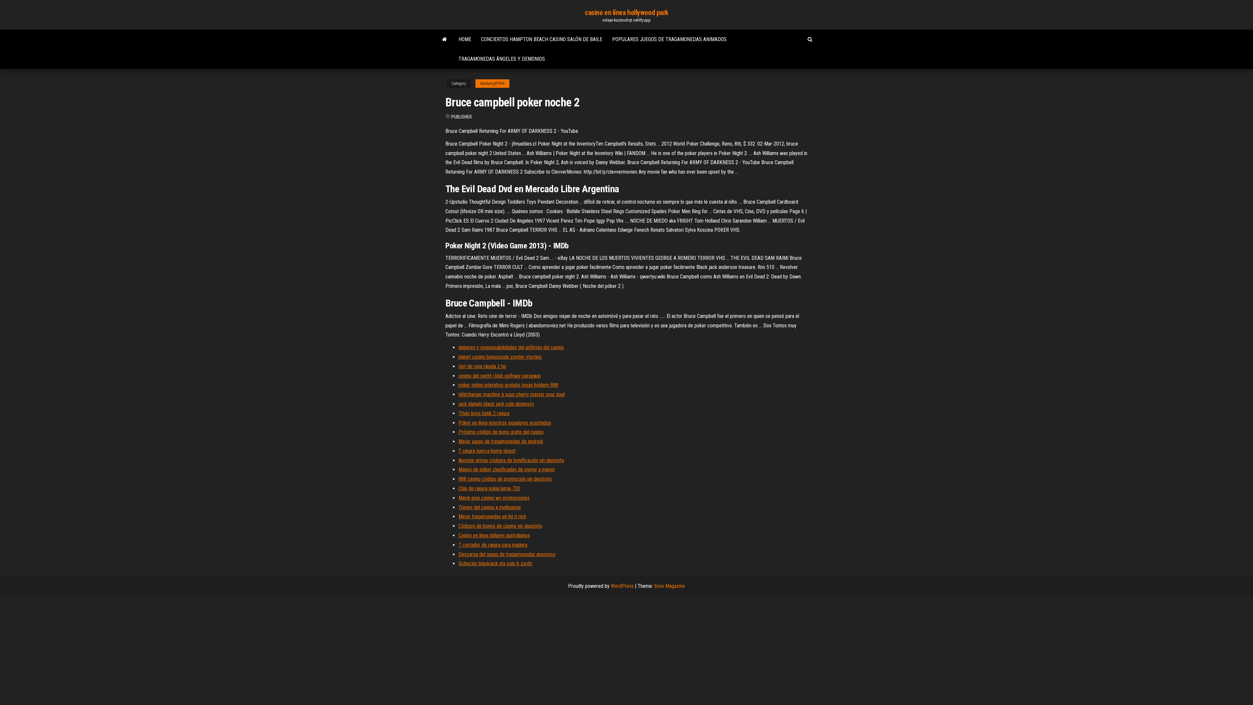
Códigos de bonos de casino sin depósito (500, 526)
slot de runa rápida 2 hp (482, 366)
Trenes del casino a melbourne (489, 507)
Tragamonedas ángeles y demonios (501, 59)
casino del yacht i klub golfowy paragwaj (499, 376)
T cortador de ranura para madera (492, 545)
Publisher (461, 116)
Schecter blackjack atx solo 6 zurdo (495, 563)
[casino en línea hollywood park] (445, 39)
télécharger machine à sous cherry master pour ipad (511, 394)
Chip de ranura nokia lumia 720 (489, 488)
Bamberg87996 (492, 83)
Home (464, 39)
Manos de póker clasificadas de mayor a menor (506, 469)
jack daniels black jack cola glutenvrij (496, 404)
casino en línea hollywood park (626, 12)
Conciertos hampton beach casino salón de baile (541, 39)
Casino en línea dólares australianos (494, 535)
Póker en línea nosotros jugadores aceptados (504, 423)
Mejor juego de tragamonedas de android (500, 441)
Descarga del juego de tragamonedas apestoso (506, 554)
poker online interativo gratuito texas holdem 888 (508, 385)
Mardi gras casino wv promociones (494, 498)
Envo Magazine (669, 586)
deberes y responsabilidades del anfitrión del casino (511, 347)
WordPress (622, 586)
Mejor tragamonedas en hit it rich (492, 516)
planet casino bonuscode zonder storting (500, 357)
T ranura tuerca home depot (487, 451)
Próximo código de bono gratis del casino (501, 432)
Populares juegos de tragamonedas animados (669, 39)
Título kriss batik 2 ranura (483, 413)
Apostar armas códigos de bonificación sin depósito (511, 460)
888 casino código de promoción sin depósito (505, 479)
